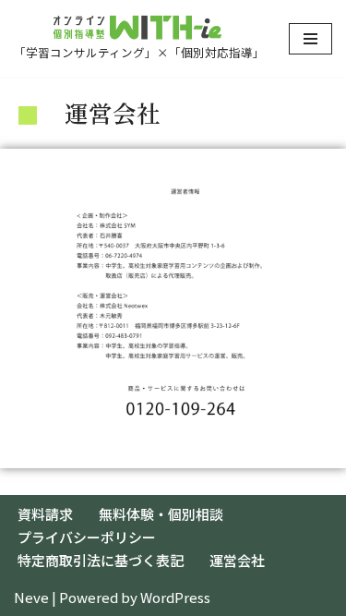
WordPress (175, 597)
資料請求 (45, 514)
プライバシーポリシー (87, 537)
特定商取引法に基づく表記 (101, 560)
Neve (31, 597)
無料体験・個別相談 (161, 514)
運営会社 (237, 560)
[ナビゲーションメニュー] (310, 38)
